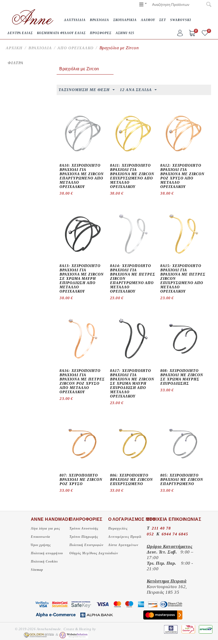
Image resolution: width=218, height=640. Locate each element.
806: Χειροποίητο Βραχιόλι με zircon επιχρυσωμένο (131, 479)
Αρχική (14, 48)
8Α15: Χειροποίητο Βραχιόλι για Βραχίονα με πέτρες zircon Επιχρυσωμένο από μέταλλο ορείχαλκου (183, 278)
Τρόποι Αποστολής (83, 528)
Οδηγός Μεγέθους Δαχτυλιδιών (93, 553)
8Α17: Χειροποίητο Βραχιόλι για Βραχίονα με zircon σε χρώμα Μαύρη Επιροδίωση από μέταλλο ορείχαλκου (132, 383)
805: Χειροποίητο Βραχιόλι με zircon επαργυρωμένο (181, 479)
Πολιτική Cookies (44, 561)
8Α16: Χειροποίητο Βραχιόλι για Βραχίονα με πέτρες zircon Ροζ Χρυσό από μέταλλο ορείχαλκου (82, 381)
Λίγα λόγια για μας (45, 528)
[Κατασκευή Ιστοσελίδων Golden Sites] (39, 635)
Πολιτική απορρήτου (47, 553)
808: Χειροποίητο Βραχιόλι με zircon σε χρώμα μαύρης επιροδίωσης (181, 377)
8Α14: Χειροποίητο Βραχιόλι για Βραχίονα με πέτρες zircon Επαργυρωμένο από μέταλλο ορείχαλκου (132, 278)
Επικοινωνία (40, 537)
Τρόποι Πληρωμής (83, 537)
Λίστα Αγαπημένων (123, 545)
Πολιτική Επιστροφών (86, 545)
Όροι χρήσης (41, 545)
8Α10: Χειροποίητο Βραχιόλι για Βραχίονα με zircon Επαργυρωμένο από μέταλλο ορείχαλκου (82, 176)
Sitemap (37, 570)
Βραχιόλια (40, 48)
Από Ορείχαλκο (75, 48)
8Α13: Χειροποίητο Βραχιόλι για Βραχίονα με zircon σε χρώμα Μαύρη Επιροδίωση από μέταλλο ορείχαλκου (82, 278)
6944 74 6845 (175, 534)
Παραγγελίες (118, 528)
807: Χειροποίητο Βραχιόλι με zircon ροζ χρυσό (81, 479)
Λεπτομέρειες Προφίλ (124, 537)
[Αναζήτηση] (208, 4)
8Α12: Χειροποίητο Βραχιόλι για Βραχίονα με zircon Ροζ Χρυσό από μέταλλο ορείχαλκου (182, 176)
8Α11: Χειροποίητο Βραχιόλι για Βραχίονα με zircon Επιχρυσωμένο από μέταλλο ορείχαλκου (132, 176)
